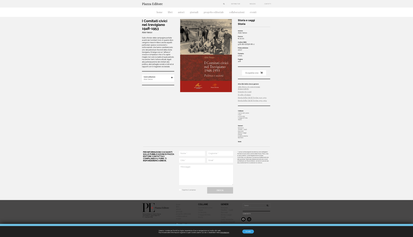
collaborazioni (236, 12)
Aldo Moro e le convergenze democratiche (249, 88)
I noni (200, 210)
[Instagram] (249, 219)
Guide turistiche (227, 219)
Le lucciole (202, 212)
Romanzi (224, 207)
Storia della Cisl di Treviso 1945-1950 (252, 98)
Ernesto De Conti (244, 92)
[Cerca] (267, 205)
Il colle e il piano (244, 95)
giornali (194, 12)
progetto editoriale (214, 12)
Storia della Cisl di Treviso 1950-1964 (252, 100)
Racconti (224, 212)
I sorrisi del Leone (205, 207)
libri (170, 12)
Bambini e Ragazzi (228, 222)
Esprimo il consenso (189, 190)
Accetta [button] (248, 231)
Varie (239, 141)
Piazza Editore (152, 4)
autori (181, 12)
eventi (253, 12)
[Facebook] (243, 219)
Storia (200, 217)
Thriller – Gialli (227, 210)
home (160, 12)
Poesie (223, 217)
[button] (235, 4)
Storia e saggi (226, 215)
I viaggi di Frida (204, 215)
